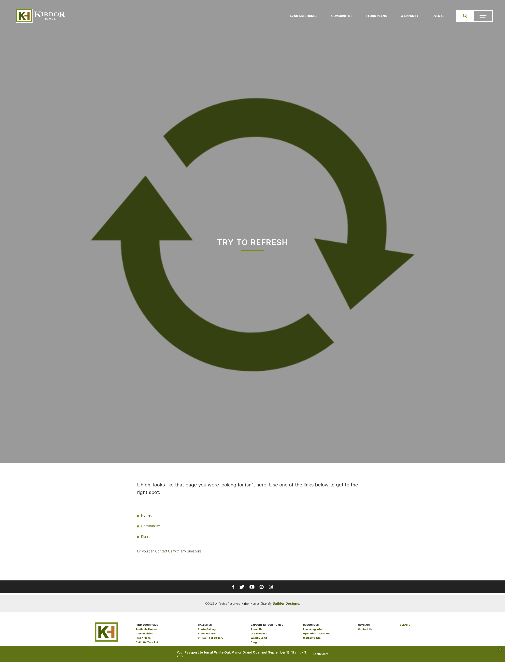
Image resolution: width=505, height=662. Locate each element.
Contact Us (163, 551)
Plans (145, 537)
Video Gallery (206, 633)
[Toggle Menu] (483, 16)
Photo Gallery (207, 629)
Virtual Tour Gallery (210, 637)
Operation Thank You (316, 633)
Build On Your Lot (147, 642)
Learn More (320, 654)
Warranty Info (312, 637)
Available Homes (303, 16)
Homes (146, 515)
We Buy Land (259, 637)
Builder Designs (286, 603)
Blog (254, 642)
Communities (342, 16)
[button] (465, 16)
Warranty (410, 16)
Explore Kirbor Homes (267, 624)
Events (438, 16)
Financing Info (312, 629)
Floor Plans (376, 16)
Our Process (259, 633)
